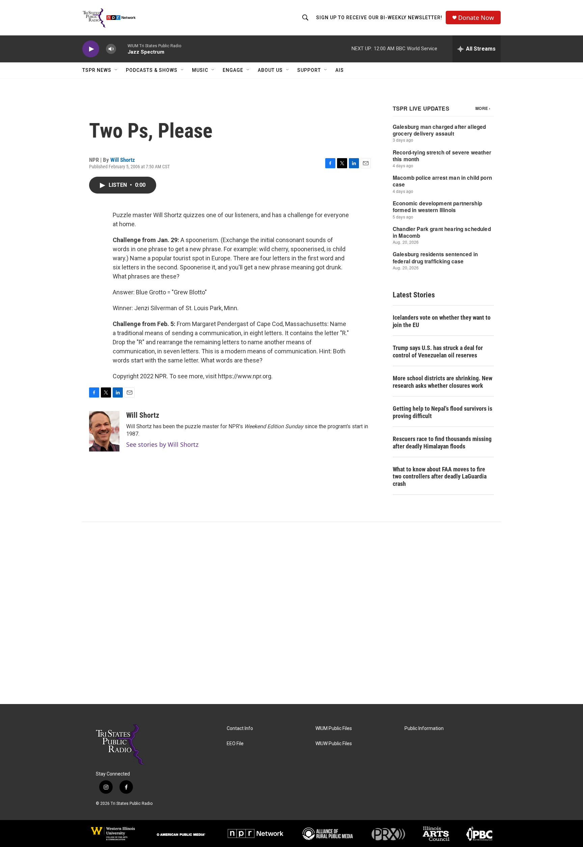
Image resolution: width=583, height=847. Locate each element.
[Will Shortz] (104, 431)
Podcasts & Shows (151, 70)
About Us (270, 70)
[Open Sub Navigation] (116, 70)
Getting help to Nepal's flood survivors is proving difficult (442, 412)
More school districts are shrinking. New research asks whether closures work (442, 382)
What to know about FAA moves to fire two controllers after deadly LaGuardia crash (440, 477)
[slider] (122, 48)
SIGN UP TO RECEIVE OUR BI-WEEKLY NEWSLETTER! (379, 17)
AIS (339, 70)
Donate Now (476, 17)
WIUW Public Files (333, 743)
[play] (90, 49)
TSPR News (96, 70)
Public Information (424, 728)
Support (309, 70)
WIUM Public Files (333, 728)
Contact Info (240, 728)
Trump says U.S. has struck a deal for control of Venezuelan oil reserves (438, 351)
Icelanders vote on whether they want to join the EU (442, 321)
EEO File (235, 743)
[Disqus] (291, 613)
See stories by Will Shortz (162, 444)
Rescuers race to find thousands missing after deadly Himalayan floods (442, 442)
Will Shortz (122, 159)
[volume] (111, 49)
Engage (233, 70)
